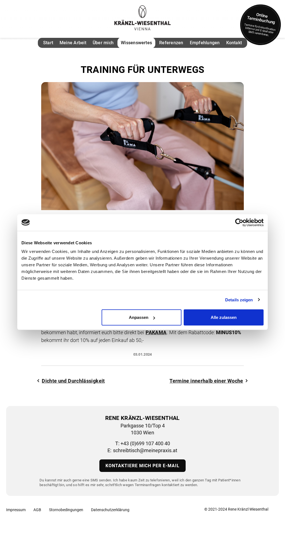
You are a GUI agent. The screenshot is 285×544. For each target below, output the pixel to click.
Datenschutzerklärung (110, 510)
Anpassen (138, 317)
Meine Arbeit (73, 42)
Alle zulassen (224, 317)
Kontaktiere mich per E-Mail (142, 465)
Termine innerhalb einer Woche (206, 381)
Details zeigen (239, 299)
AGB (37, 510)
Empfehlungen (205, 42)
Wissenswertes (136, 42)
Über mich (103, 42)
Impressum (16, 510)
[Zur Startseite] (142, 17)
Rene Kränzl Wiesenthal (248, 509)
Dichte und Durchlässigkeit (73, 381)
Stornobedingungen (66, 510)
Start (48, 42)
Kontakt (234, 42)
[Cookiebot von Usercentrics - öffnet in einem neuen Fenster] (239, 222)
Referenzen (171, 42)
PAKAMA (156, 332)
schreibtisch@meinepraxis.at (145, 450)
